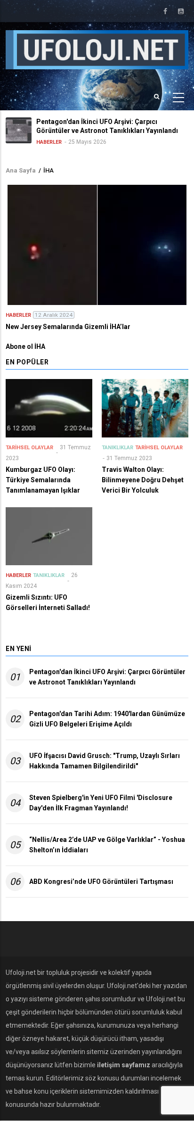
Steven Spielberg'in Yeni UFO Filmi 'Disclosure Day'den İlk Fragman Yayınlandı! (100, 803)
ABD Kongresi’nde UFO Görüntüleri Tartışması (101, 881)
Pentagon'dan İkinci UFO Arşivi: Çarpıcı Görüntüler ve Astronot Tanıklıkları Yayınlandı (107, 677)
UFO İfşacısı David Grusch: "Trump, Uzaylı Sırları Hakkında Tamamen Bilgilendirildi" (104, 761)
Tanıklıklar (117, 448)
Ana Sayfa (21, 170)
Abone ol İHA (25, 346)
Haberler (49, 142)
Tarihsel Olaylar (29, 448)
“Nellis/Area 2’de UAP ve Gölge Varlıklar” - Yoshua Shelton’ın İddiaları (107, 845)
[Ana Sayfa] (97, 49)
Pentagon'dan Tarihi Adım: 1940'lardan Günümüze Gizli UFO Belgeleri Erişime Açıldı (107, 719)
